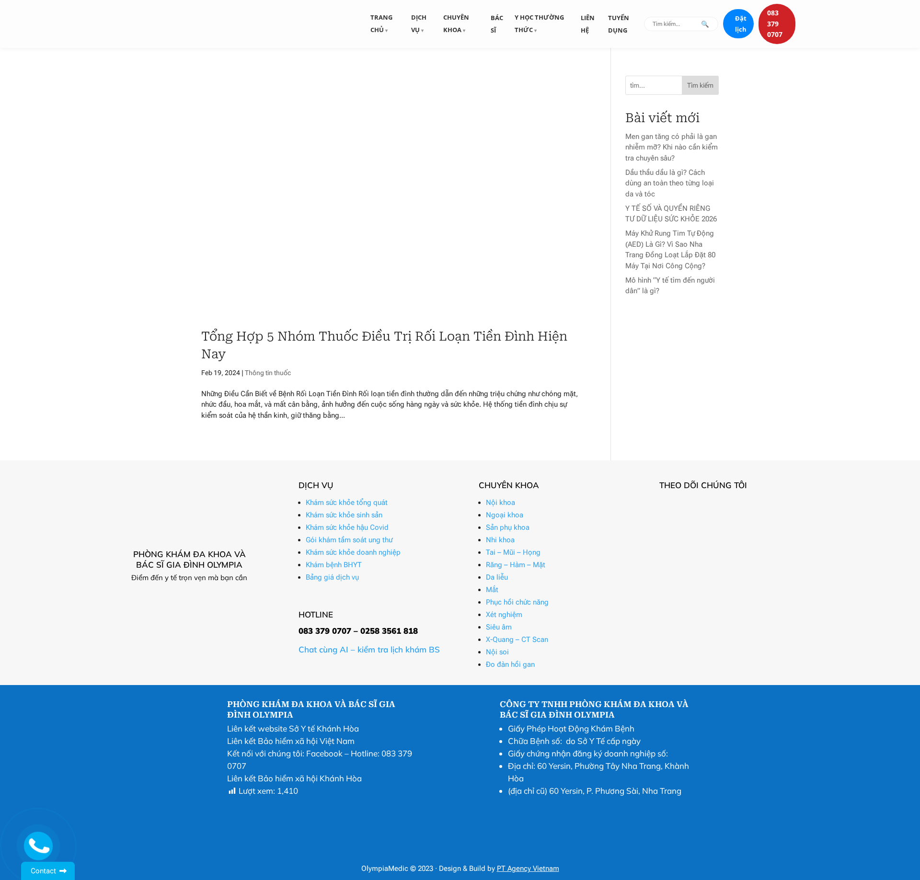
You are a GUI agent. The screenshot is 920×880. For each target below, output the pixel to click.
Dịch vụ (418, 23)
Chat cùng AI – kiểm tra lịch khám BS (369, 649)
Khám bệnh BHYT (334, 564)
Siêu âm (499, 627)
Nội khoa (500, 502)
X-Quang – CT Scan (517, 639)
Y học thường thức (539, 23)
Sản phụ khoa (507, 527)
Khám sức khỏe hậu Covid (347, 527)
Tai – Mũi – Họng (513, 552)
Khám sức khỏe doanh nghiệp (353, 552)
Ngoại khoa (504, 515)
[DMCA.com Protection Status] (524, 852)
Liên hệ (588, 23)
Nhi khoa (500, 540)
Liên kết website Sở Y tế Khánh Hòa (293, 728)
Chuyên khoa (456, 23)
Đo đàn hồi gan (510, 664)
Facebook (324, 753)
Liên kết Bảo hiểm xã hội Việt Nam (291, 741)
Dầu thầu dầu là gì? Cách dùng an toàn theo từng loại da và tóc (669, 183)
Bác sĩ (497, 23)
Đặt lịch (741, 24)
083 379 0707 (774, 23)
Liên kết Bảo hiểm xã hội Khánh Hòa (294, 778)
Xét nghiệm (504, 614)
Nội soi (497, 652)
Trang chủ (381, 23)
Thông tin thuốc (268, 373)
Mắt (492, 589)
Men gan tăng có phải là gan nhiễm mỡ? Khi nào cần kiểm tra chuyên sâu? (671, 147)
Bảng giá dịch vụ (332, 577)
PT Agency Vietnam (528, 868)
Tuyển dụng (618, 23)
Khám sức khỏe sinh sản (344, 515)
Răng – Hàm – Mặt (515, 564)
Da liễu (497, 577)
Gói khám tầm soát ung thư (349, 540)
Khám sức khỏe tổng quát (347, 502)
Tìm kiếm (700, 85)
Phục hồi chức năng (517, 602)
